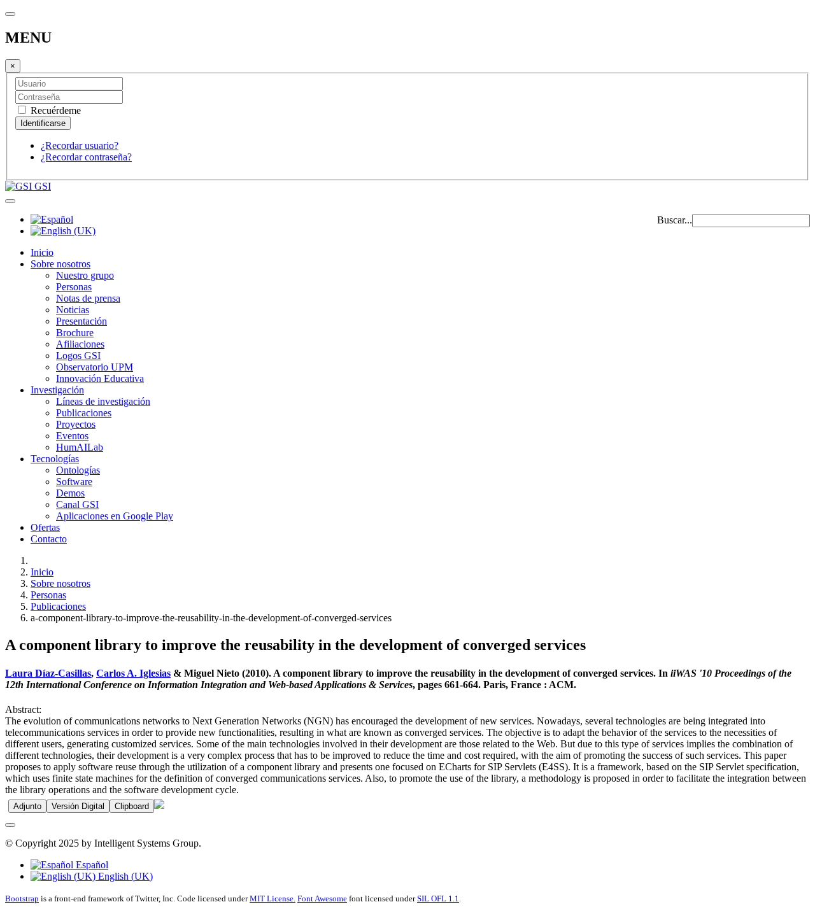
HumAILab (79, 447)
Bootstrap (22, 898)
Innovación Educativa (100, 378)
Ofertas (45, 527)
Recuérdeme (54, 110)
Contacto (49, 538)
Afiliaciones (80, 344)
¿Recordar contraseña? (86, 157)
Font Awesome (322, 898)
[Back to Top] (10, 825)
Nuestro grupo (85, 275)
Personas (74, 286)
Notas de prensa (88, 298)
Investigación (57, 389)
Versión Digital (78, 806)
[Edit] (159, 805)
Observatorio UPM (94, 367)
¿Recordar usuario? (79, 145)
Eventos (72, 435)
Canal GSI (77, 504)
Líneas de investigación (103, 401)
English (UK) (124, 876)
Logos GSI (78, 355)
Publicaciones (83, 412)
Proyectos (76, 424)
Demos (70, 493)
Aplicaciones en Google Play (114, 516)
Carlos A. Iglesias (133, 673)
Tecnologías (55, 458)
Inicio (42, 252)
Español (90, 864)
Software (74, 481)
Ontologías (78, 470)
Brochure (75, 332)
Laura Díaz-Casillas (48, 673)
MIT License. (272, 898)
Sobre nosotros (60, 263)
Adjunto (27, 806)
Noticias (72, 309)
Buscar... (674, 220)
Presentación (81, 321)
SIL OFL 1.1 (438, 898)
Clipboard (132, 806)
